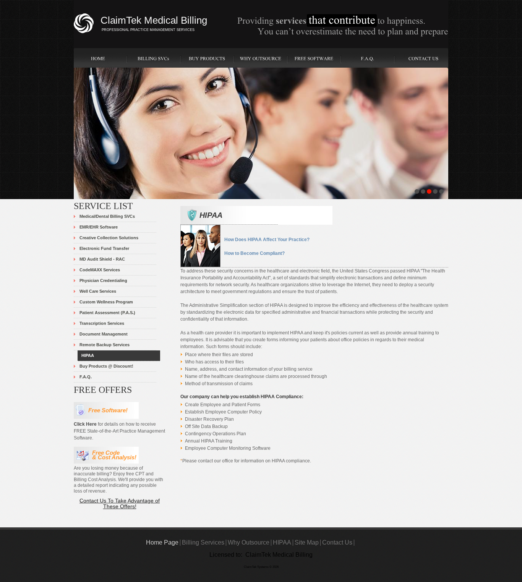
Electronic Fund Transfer (104, 248)
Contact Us (337, 542)
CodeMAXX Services (99, 269)
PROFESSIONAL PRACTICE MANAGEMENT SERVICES (148, 30)
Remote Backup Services (104, 344)
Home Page (162, 542)
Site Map (307, 542)
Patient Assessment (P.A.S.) (107, 312)
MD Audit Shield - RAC (102, 259)
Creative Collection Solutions (108, 237)
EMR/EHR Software (98, 227)
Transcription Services (101, 323)
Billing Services (203, 542)
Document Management (103, 334)
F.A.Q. (85, 376)
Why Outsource (248, 542)
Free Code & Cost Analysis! (112, 455)
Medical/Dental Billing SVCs (107, 216)
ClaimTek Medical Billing (154, 20)
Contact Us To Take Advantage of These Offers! (119, 503)
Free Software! (106, 410)
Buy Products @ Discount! (106, 366)
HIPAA (87, 355)
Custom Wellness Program (106, 302)
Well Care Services (97, 291)
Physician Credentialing (103, 280)
